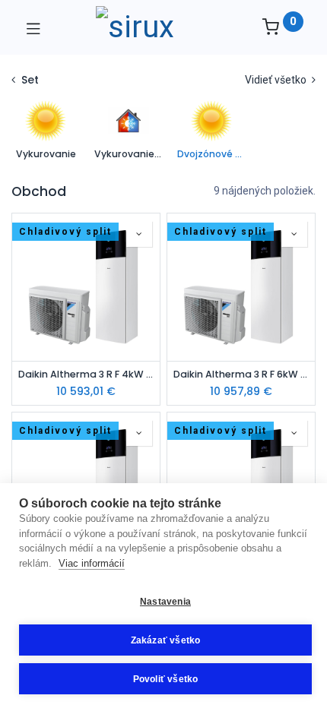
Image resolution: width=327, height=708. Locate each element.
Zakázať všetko (166, 640)
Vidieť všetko (277, 80)
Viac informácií (92, 563)
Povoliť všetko (165, 679)
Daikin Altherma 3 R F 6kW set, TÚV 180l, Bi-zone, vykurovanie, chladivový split (241, 374)
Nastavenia (165, 601)
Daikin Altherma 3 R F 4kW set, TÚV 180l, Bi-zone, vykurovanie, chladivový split (86, 374)
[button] (139, 234)
